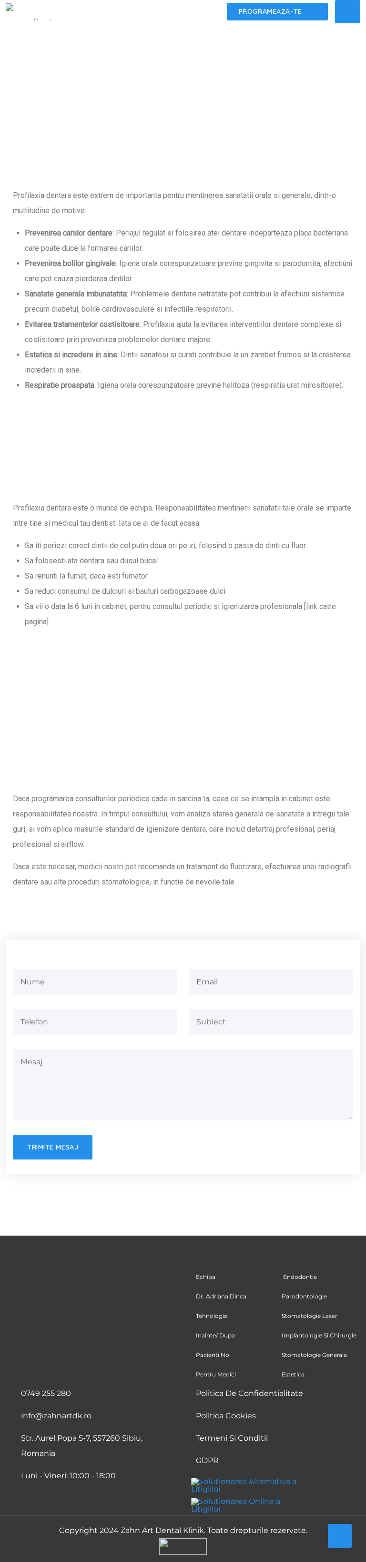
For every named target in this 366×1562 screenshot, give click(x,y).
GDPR (207, 1460)
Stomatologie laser (310, 1315)
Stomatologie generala (314, 1354)
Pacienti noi (213, 1354)
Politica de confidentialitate (249, 1393)
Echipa (205, 1276)
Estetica (293, 1374)
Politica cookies (226, 1415)
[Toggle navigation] (347, 11)
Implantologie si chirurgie (320, 1335)
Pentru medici (216, 1374)
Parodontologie (304, 1296)
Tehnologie (211, 1315)
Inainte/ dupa (215, 1335)
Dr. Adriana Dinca (222, 1296)
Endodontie (299, 1276)
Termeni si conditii (232, 1438)
